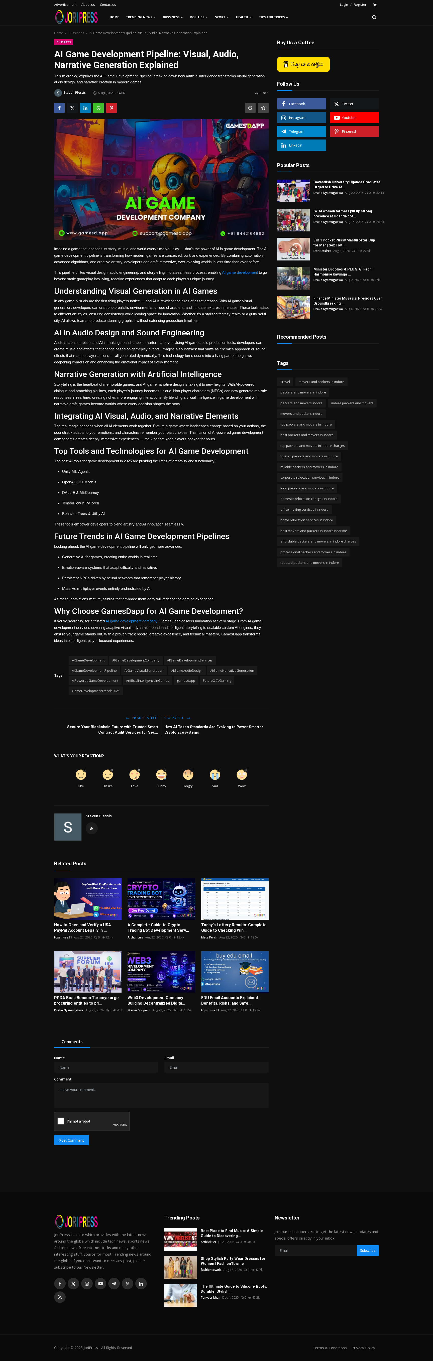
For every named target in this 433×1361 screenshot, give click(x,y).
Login (344, 4)
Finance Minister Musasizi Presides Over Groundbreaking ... (347, 300)
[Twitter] (73, 1283)
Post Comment (71, 1140)
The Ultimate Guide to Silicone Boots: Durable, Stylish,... (234, 1289)
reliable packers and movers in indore (309, 467)
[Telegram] (114, 1283)
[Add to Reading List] (263, 108)
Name (59, 1057)
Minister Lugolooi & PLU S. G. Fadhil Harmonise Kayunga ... (343, 271)
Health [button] (242, 17)
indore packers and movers (352, 403)
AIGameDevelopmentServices (190, 660)
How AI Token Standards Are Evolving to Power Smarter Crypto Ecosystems (213, 730)
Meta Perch (209, 937)
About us (88, 4)
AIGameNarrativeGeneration (232, 670)
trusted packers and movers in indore (309, 456)
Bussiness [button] (171, 17)
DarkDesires (322, 251)
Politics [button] (197, 17)
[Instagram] (87, 1283)
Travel (285, 381)
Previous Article (145, 718)
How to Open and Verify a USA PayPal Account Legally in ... (82, 927)
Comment (63, 1079)
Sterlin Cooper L (139, 1010)
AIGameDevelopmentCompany (135, 660)
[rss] (60, 1297)
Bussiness (76, 33)
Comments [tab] (72, 1041)
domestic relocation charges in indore (309, 499)
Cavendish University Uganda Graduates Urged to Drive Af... (347, 184)
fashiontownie (211, 1270)
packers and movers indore (301, 403)
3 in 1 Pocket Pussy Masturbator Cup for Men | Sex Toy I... (344, 242)
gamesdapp (186, 680)
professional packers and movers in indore (313, 552)
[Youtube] (100, 1283)
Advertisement (65, 4)
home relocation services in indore (306, 520)
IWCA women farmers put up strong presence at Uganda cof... (342, 213)
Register (360, 4)
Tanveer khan (210, 1297)
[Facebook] (60, 1283)
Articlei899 (208, 1242)
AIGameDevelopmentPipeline (94, 670)
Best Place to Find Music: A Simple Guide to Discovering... (232, 1233)
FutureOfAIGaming (217, 680)
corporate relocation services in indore (309, 477)
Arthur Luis (135, 937)
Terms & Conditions (329, 1347)
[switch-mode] (375, 5)
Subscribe (368, 1250)
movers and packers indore (301, 414)
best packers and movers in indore (307, 435)
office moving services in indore (304, 509)
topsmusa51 (63, 937)
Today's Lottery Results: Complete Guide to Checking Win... (234, 927)
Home (114, 17)
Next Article (174, 718)
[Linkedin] (141, 1283)
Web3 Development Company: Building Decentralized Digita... (156, 1000)
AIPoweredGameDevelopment (95, 680)
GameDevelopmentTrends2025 (96, 691)
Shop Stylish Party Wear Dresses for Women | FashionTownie (233, 1261)
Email (169, 1057)
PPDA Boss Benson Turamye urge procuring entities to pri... (86, 1000)
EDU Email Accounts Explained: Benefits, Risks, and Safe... (230, 1000)
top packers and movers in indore (306, 424)
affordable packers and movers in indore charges (318, 541)
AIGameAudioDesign (186, 670)
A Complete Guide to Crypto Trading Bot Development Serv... (158, 927)
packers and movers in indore (303, 392)
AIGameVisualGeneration (144, 670)
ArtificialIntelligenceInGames (147, 680)
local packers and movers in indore (307, 488)
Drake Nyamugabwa (68, 1010)
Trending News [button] (139, 17)
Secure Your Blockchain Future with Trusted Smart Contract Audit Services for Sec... (112, 730)
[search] (374, 17)
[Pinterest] (127, 1283)
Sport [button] (220, 17)
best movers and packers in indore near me (313, 530)
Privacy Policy (363, 1347)
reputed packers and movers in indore (309, 563)
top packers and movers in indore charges (312, 445)
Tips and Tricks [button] (272, 17)
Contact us (108, 4)
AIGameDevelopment (88, 660)
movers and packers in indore (321, 381)
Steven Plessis (99, 815)
